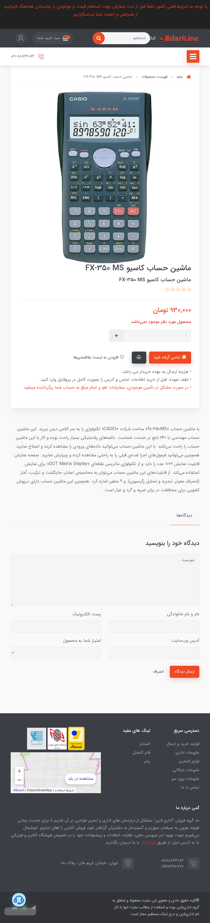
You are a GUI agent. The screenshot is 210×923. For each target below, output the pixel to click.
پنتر (147, 761)
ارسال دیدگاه (184, 672)
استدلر (145, 744)
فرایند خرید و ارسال (183, 744)
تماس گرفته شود (168, 357)
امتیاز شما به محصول (82, 640)
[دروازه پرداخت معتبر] (76, 738)
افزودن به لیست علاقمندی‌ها (96, 357)
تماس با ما (190, 787)
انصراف (158, 672)
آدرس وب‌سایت (185, 640)
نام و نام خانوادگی (183, 614)
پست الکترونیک (86, 614)
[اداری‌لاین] (178, 38)
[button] (53, 38)
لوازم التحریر (189, 761)
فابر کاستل (141, 752)
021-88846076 (23, 56)
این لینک (148, 842)
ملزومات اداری (187, 752)
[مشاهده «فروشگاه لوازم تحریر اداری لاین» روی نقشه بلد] (56, 772)
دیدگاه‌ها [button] (184, 515)
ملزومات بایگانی (186, 770)
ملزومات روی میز (185, 778)
